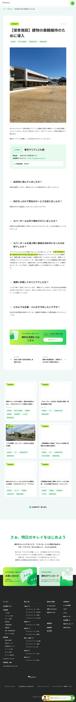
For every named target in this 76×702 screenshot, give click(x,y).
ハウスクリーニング (8, 659)
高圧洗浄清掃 (8, 640)
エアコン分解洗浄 (9, 655)
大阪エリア (27, 606)
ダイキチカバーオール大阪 (32, 609)
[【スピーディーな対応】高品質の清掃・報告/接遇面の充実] (55, 400)
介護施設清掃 (8, 624)
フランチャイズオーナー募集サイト (61, 686)
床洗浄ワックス (9, 643)
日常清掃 (13, 41)
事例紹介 (49, 623)
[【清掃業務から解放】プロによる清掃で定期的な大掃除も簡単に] (55, 441)
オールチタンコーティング (10, 666)
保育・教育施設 (22, 41)
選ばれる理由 (51, 602)
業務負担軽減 (43, 41)
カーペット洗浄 (9, 649)
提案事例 (49, 627)
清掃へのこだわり (52, 609)
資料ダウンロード (68, 624)
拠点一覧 (26, 602)
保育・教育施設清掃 (10, 630)
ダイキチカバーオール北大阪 (33, 618)
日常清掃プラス (7, 606)
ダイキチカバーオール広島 (32, 653)
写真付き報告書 (46, 456)
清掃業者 (9, 414)
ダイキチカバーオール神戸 (32, 631)
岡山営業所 (59, 490)
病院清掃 (7, 621)
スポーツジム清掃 (9, 633)
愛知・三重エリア (29, 638)
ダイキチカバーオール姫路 (32, 634)
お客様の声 (9, 9)
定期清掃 (27, 410)
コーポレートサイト (42, 686)
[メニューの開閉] (72, 3)
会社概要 (65, 620)
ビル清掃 (7, 613)
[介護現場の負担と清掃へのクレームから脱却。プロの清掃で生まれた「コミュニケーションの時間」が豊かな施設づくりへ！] (55, 479)
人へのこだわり (51, 606)
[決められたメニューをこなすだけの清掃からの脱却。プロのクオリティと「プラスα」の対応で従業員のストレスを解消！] (20, 479)
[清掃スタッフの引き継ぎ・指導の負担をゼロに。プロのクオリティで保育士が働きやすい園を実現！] (20, 400)
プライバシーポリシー (10, 686)
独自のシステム (51, 612)
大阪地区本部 (10, 494)
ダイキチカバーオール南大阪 (33, 612)
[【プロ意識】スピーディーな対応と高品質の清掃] (20, 441)
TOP (4, 9)
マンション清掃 (9, 616)
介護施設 (51, 490)
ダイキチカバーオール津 (32, 647)
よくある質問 (67, 605)
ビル (50, 410)
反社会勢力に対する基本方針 (26, 686)
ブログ (65, 609)
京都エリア (27, 622)
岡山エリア (27, 657)
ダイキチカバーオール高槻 (32, 615)
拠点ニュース (66, 616)
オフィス (16, 490)
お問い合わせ (67, 627)
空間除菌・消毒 (7, 662)
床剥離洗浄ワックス (10, 646)
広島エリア (27, 650)
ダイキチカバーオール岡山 (32, 660)
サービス (5, 602)
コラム (65, 613)
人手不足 (25, 414)
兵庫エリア (27, 628)
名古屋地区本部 (33, 41)
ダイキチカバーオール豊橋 (32, 644)
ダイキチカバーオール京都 (32, 624)
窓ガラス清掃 (8, 652)
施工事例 (49, 631)
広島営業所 (17, 414)
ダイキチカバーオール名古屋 (33, 641)
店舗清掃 (7, 627)
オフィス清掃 (8, 619)
